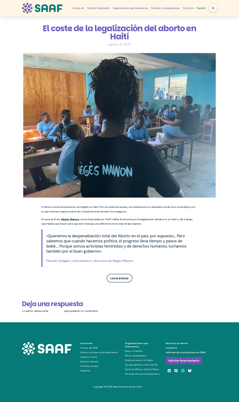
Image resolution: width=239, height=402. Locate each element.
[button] (213, 8)
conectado (56, 311)
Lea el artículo (119, 278)
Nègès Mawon (70, 219)
